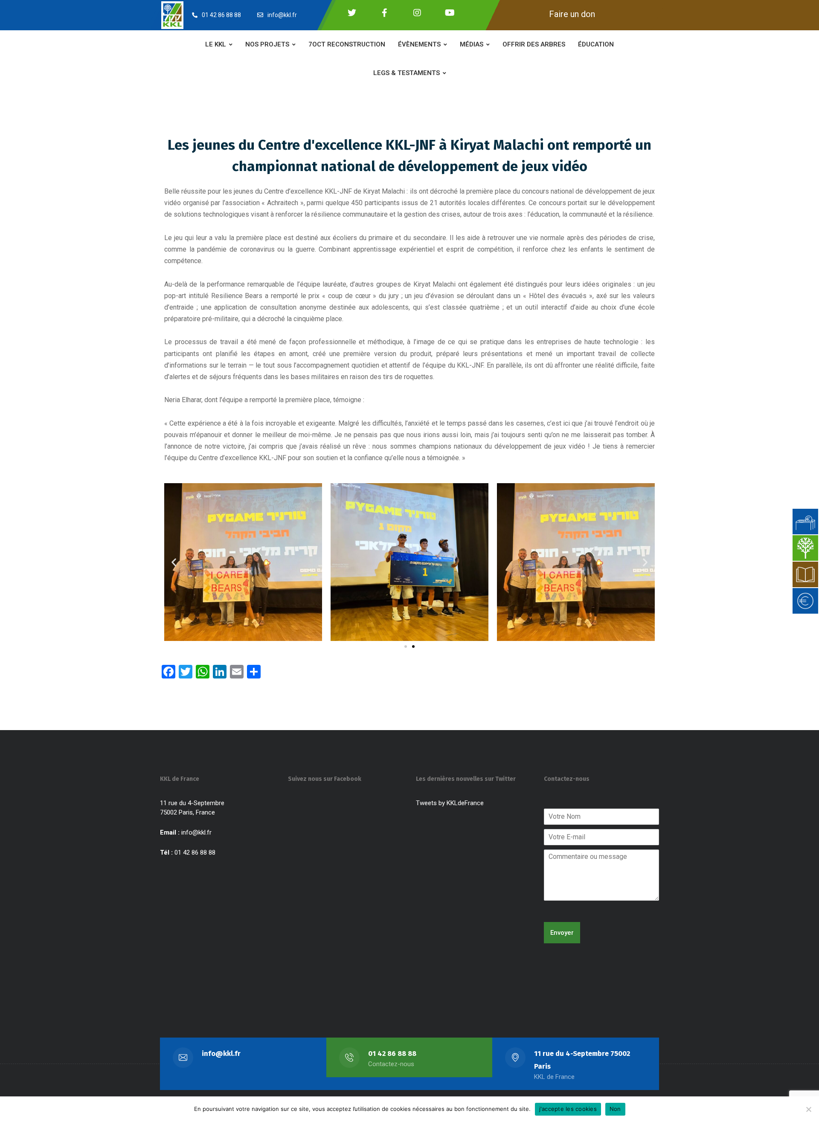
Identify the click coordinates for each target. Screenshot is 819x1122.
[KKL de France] (172, 15)
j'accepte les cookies (568, 1108)
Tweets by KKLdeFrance (450, 803)
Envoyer (562, 932)
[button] (173, 562)
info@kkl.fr (196, 832)
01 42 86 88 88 (392, 1054)
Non (615, 1108)
